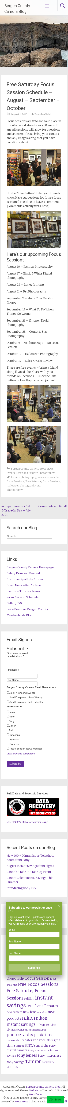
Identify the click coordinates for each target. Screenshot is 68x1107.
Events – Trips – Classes (23, 591)
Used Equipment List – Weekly (26, 697)
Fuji (11, 730)
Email (12, 929)
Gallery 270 (14, 603)
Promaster (14, 744)
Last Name (13, 680)
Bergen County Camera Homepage (30, 567)
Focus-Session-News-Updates (25, 748)
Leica (12, 712)
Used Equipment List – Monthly (26, 702)
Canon (12, 725)
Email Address (15, 656)
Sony (11, 721)
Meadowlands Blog (19, 615)
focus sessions (46, 477)
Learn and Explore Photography (35, 472)
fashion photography (23, 477)
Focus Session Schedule (23, 597)
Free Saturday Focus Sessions (43, 481)
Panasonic (14, 734)
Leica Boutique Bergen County (27, 609)
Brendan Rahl (43, 114)
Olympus (14, 739)
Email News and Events (22, 692)
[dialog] (34, 941)
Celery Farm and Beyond (23, 573)
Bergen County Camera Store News (32, 468)
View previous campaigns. (21, 753)
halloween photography (21, 485)
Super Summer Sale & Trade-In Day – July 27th (16, 510)
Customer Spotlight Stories (25, 579)
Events (11, 472)
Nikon (12, 716)
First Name (13, 669)
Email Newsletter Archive (24, 585)
